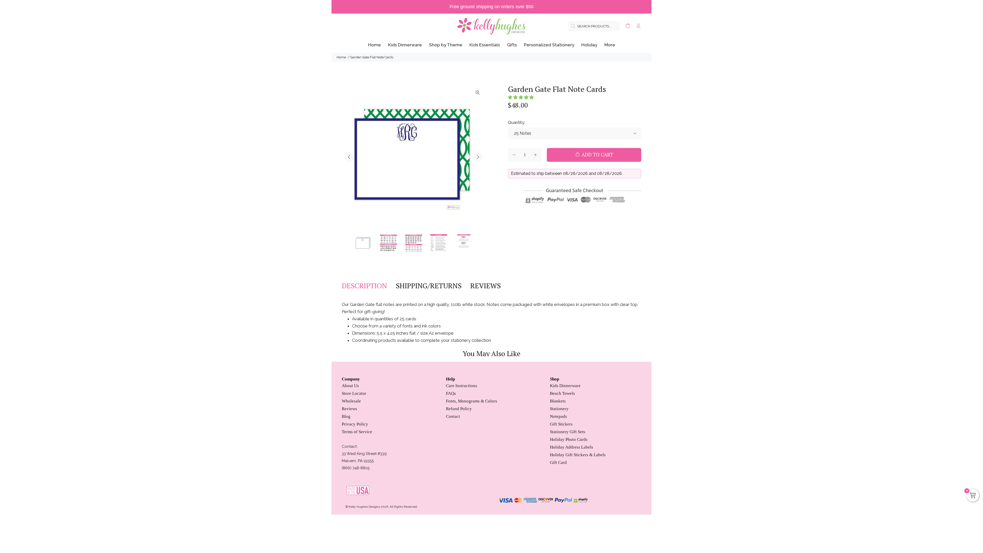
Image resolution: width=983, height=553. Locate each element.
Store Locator (354, 393)
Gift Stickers (561, 424)
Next (478, 157)
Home (341, 57)
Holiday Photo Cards (568, 439)
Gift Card (558, 462)
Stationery (559, 408)
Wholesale (351, 401)
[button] (521, 97)
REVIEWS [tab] (485, 285)
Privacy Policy (355, 424)
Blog (346, 416)
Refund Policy (459, 408)
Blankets (558, 401)
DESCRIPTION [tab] (364, 285)
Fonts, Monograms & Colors (471, 401)
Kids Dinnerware (565, 385)
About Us (350, 385)
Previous (349, 157)
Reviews (349, 408)
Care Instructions (461, 385)
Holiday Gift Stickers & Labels (578, 454)
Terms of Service (357, 431)
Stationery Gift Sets (567, 431)
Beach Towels (562, 393)
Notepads (558, 416)
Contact (453, 416)
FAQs (451, 393)
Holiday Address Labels (571, 447)
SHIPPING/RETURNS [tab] (429, 285)
